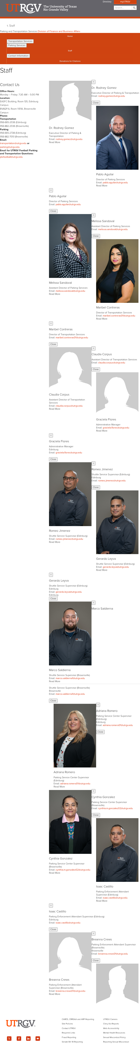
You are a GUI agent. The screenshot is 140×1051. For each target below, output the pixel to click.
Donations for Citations (70, 61)
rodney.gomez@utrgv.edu (69, 139)
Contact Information (18, 55)
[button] (70, 112)
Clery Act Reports (111, 1023)
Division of (59, 31)
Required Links (68, 1033)
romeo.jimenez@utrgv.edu (69, 539)
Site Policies (67, 1023)
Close (96, 102)
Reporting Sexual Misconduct (116, 1042)
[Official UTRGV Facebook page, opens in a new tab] (18, 1038)
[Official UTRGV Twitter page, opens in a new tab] (9, 1038)
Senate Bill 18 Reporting (72, 1042)
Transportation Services (20, 41)
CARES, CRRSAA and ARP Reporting (78, 1019)
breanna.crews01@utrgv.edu (70, 991)
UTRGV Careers (110, 1019)
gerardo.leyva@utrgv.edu (116, 567)
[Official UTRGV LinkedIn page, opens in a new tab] (28, 1038)
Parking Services (16, 45)
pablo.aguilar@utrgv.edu (115, 182)
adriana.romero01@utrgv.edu (75, 783)
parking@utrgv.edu (10, 147)
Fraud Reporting (69, 1037)
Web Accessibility (111, 1028)
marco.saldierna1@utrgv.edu (70, 678)
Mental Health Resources (114, 1033)
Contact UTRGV (69, 1028)
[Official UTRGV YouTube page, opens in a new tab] (38, 1038)
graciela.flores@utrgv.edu (116, 427)
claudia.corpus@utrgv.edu (69, 405)
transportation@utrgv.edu (13, 143)
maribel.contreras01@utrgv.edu (119, 315)
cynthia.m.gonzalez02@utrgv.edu (73, 869)
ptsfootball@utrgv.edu (11, 157)
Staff (12, 25)
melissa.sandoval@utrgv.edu (70, 291)
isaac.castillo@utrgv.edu (115, 897)
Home (70, 36)
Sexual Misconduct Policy (114, 1037)
